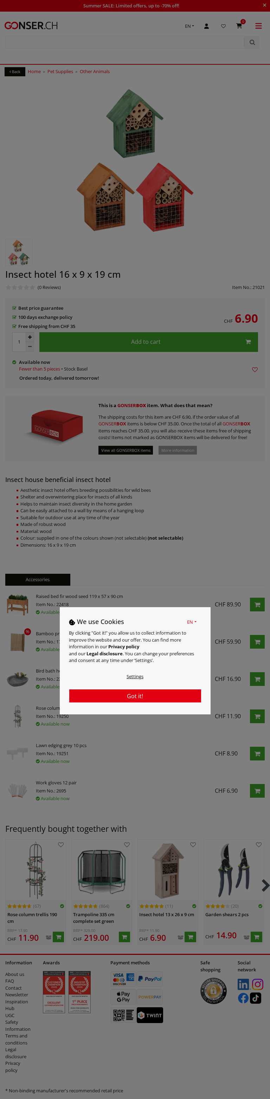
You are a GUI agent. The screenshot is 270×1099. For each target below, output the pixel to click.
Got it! (135, 696)
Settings (135, 676)
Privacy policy (123, 646)
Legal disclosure (104, 653)
